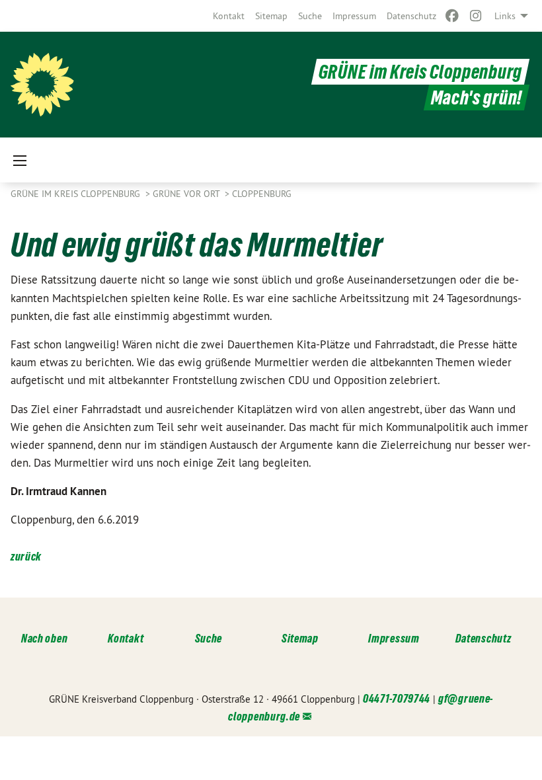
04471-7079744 (396, 698)
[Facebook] (452, 16)
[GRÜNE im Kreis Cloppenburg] (42, 84)
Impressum (354, 16)
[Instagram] (476, 16)
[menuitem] (229, 16)
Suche (310, 16)
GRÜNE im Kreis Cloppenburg (420, 72)
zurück (26, 556)
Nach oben (44, 638)
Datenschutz (411, 16)
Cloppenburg (261, 194)
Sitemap (271, 16)
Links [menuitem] (505, 16)
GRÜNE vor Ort (187, 194)
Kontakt (229, 16)
